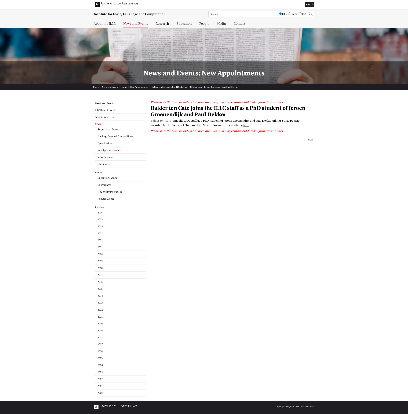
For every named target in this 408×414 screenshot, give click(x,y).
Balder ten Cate (161, 120)
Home (96, 86)
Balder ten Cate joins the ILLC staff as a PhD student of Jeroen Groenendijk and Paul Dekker (195, 86)
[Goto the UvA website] (119, 6)
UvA (304, 13)
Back (310, 139)
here (246, 125)
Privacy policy (308, 406)
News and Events (110, 86)
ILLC (284, 13)
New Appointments (139, 86)
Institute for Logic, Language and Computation (130, 14)
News (294, 13)
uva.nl (309, 4)
